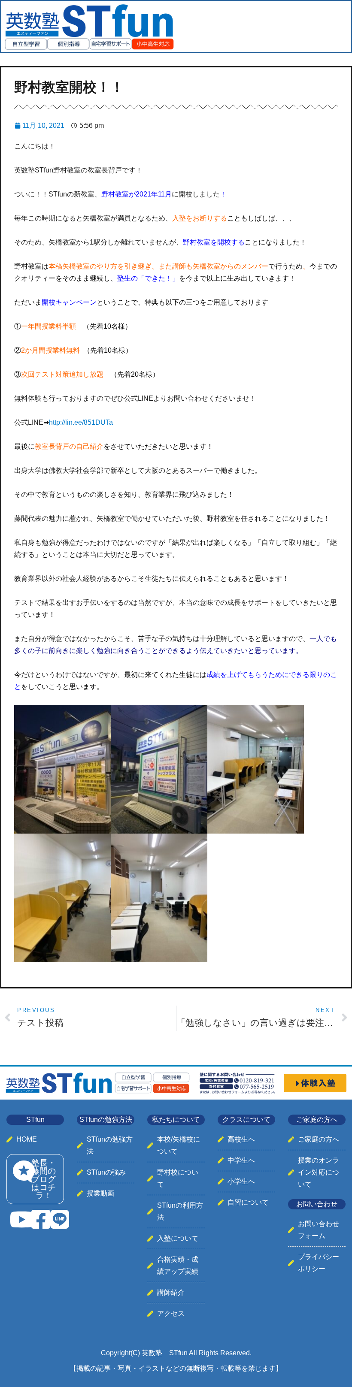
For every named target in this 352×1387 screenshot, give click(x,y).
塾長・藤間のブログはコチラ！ (43, 1179)
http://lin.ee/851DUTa (81, 422)
